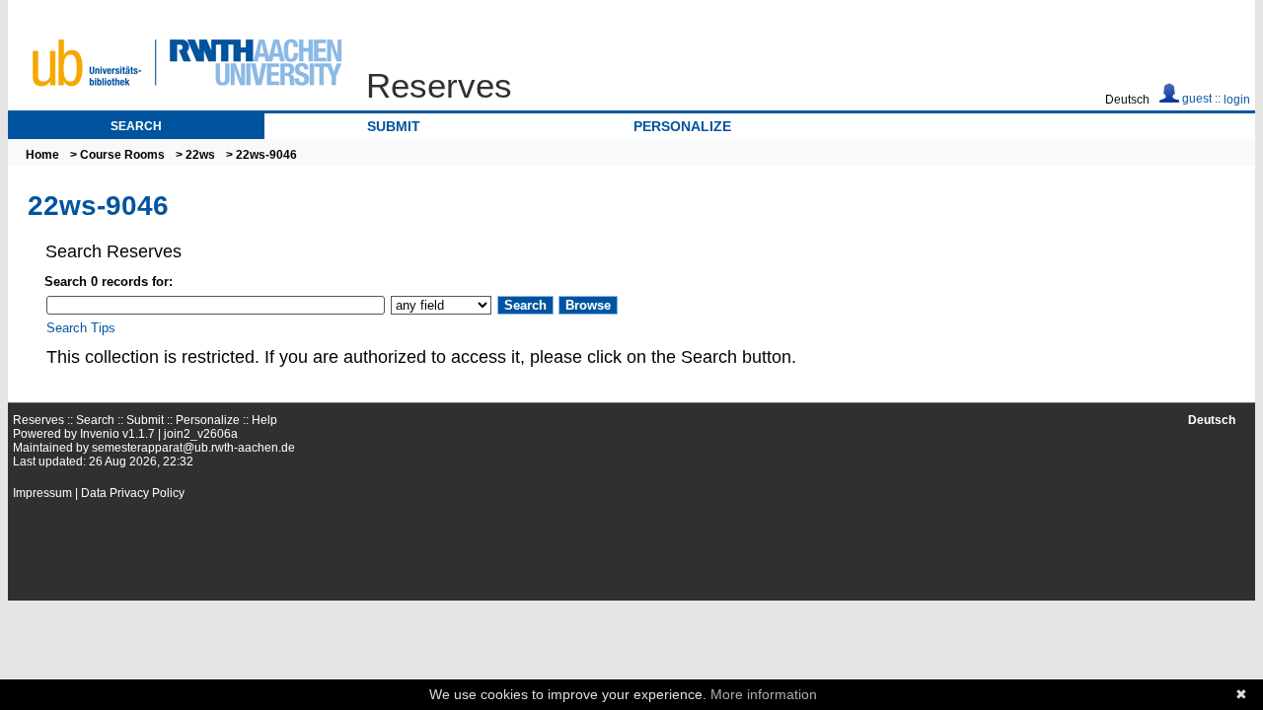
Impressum (42, 493)
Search (136, 126)
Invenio (99, 434)
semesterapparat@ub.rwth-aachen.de (193, 448)
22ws (200, 155)
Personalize (682, 126)
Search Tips (80, 327)
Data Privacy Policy (133, 493)
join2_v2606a (201, 434)
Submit (393, 126)
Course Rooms (122, 155)
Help (264, 420)
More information (763, 694)
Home (42, 155)
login (1237, 100)
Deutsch (1127, 100)
